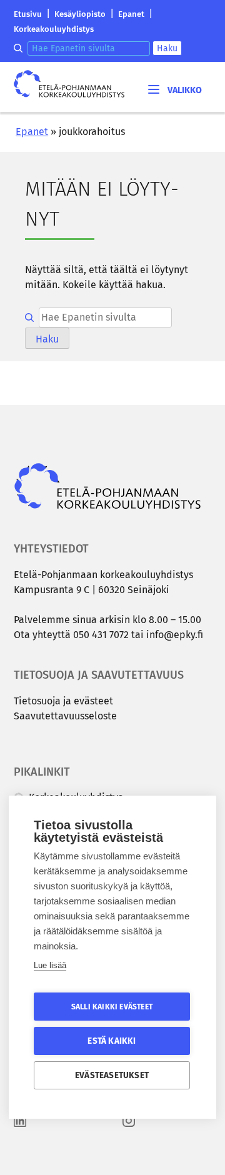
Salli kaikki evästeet (111, 1006)
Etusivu (28, 14)
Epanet (131, 14)
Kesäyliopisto (80, 14)
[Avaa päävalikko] (174, 89)
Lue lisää (50, 965)
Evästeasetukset (112, 1075)
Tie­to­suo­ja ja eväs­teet (63, 701)
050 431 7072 (101, 635)
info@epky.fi (174, 635)
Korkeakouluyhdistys (54, 29)
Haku (167, 48)
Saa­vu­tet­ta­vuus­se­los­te (65, 716)
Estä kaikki (112, 1041)
